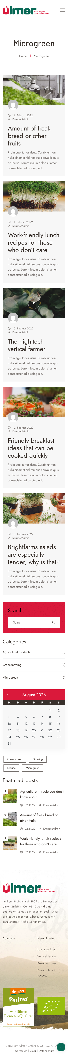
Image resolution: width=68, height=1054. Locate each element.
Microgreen (10, 677)
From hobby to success (46, 973)
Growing (38, 759)
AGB (33, 1051)
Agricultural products (16, 652)
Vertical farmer (46, 956)
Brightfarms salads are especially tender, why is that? (34, 554)
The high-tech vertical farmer (26, 345)
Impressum (20, 1051)
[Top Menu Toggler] (63, 10)
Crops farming (12, 665)
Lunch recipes (46, 949)
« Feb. (7, 694)
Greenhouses (14, 759)
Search (15, 610)
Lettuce (11, 768)
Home (23, 56)
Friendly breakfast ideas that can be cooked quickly (31, 448)
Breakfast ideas (46, 963)
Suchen (53, 622)
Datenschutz (46, 1051)
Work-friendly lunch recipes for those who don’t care (33, 242)
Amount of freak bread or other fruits (29, 136)
